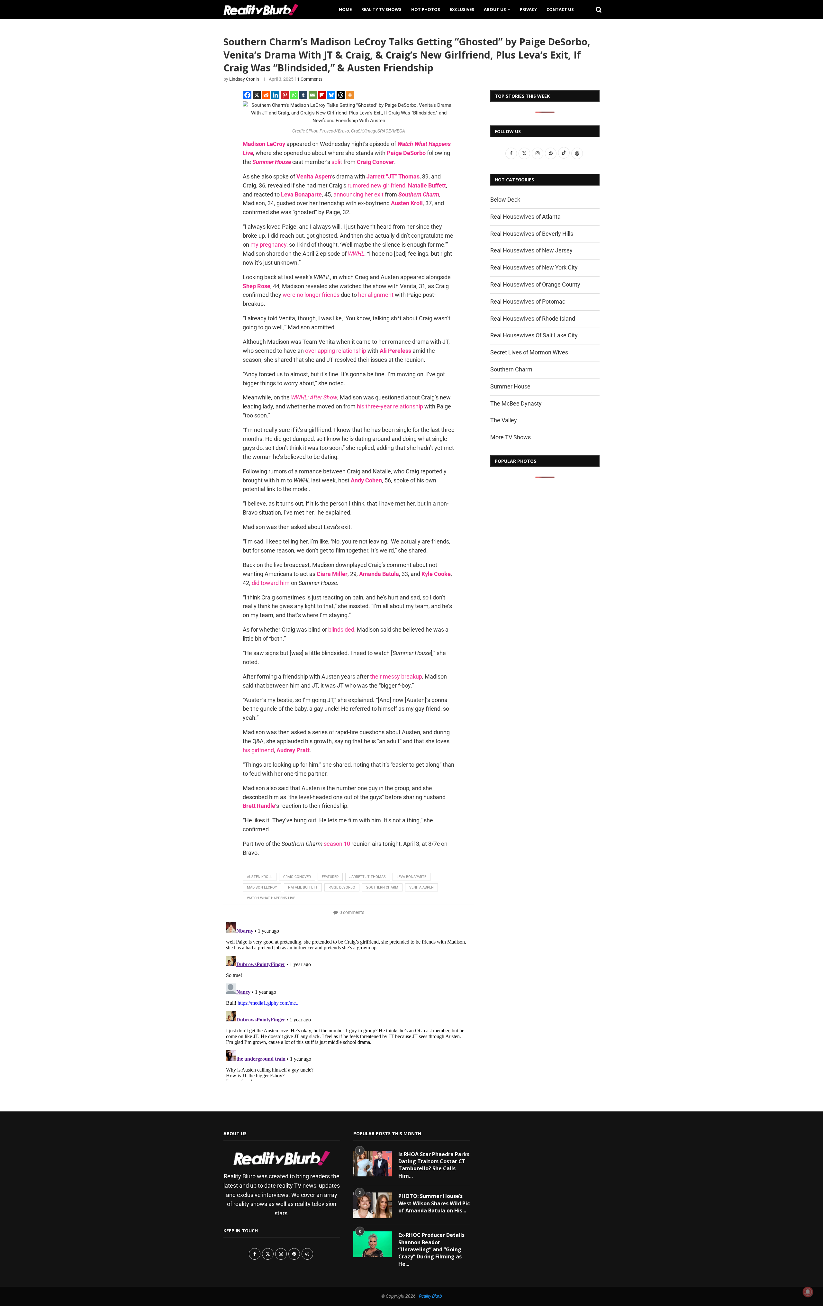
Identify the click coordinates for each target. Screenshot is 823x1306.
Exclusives (462, 9)
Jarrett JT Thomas (367, 877)
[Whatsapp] (294, 95)
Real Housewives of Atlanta (525, 216)
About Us (495, 9)
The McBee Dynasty (516, 403)
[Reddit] (266, 95)
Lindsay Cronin (244, 79)
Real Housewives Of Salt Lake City (534, 335)
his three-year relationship (390, 406)
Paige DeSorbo (342, 887)
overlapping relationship (335, 350)
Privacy (528, 9)
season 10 (337, 843)
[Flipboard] (322, 95)
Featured (330, 877)
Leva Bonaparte (411, 877)
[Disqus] (348, 1000)
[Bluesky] (331, 95)
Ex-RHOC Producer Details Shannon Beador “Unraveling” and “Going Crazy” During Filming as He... (431, 1249)
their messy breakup (396, 676)
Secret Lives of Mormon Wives (529, 352)
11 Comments (308, 79)
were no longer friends (311, 294)
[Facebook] (247, 95)
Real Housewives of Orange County (535, 284)
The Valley (503, 420)
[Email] (313, 95)
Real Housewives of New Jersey (531, 250)
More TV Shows (510, 437)
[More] (350, 95)
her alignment (375, 294)
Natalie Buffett (303, 887)
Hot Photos (425, 9)
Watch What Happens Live (271, 898)
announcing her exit (358, 194)
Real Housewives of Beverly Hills (531, 233)
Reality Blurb (430, 1296)
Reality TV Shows (381, 9)
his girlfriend (258, 750)
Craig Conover (297, 877)
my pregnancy (268, 244)
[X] (257, 95)
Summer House (510, 386)
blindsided (341, 629)
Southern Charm (382, 887)
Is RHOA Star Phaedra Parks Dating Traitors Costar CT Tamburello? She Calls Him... (433, 1165)
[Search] (596, 9)
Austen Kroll (259, 877)
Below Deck (505, 199)
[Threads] (341, 95)
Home (345, 9)
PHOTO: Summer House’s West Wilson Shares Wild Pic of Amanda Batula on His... (434, 1203)
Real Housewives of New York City (534, 267)
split (336, 162)
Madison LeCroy (262, 887)
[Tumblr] (303, 95)
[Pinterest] (285, 95)
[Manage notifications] (808, 1292)
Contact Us (560, 9)
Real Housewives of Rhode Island (532, 318)
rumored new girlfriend (376, 185)
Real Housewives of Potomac (527, 301)
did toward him (271, 583)
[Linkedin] (275, 95)
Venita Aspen (421, 887)
